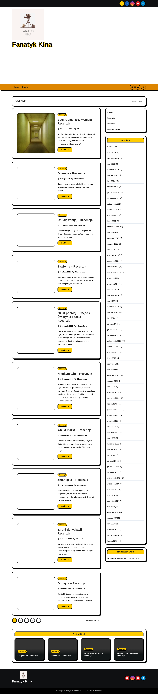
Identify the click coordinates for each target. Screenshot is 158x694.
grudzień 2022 (113, 398)
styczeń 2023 (113, 392)
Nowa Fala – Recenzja (61, 656)
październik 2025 (114, 204)
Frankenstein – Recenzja (75, 373)
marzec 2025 (112, 244)
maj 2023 (111, 370)
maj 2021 (111, 507)
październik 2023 (114, 341)
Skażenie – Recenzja (72, 266)
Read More (65, 150)
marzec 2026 (112, 175)
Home (16, 87)
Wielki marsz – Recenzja (74, 430)
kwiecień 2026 (113, 170)
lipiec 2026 (111, 153)
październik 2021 (114, 478)
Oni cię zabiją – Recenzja (75, 220)
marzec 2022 (112, 450)
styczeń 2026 (113, 187)
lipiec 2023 (111, 358)
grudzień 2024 (113, 261)
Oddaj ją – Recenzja (71, 583)
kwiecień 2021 (113, 512)
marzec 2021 (112, 518)
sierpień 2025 (112, 215)
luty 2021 (111, 524)
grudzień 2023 (113, 330)
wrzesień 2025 (113, 210)
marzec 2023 (112, 381)
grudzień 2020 (113, 535)
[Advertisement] (79, 68)
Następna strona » (93, 620)
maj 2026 (111, 164)
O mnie (25, 87)
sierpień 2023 (112, 352)
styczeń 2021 (112, 530)
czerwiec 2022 (113, 432)
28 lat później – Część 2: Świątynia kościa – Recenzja (74, 316)
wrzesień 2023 (113, 347)
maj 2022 (111, 438)
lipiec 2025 (111, 221)
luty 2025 (111, 250)
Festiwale (111, 124)
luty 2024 (111, 318)
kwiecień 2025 (113, 238)
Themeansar (97, 691)
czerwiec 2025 (113, 227)
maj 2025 (111, 233)
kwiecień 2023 (113, 375)
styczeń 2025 (113, 255)
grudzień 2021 (113, 467)
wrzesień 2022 (113, 415)
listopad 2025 (113, 198)
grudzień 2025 (113, 193)
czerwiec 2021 (113, 501)
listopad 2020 (113, 541)
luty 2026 (111, 181)
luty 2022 (111, 455)
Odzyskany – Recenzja (116, 558)
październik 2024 (114, 272)
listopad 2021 (112, 472)
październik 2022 (114, 410)
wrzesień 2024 (113, 278)
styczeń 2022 (113, 461)
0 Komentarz (82, 129)
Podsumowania (113, 129)
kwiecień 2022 (113, 444)
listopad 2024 (113, 267)
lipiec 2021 (111, 495)
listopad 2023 (113, 335)
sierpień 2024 (113, 284)
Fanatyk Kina (32, 44)
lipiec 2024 (111, 290)
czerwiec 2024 (113, 295)
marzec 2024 (112, 312)
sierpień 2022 (113, 421)
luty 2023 (111, 387)
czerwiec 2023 (113, 364)
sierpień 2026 (113, 147)
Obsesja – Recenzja (71, 173)
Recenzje (62, 115)
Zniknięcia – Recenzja (73, 479)
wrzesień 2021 (113, 484)
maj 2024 (111, 301)
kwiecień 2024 (113, 307)
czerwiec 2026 (113, 158)
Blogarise (85, 691)
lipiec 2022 (111, 427)
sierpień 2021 (112, 490)
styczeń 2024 (113, 324)
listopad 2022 (113, 404)
